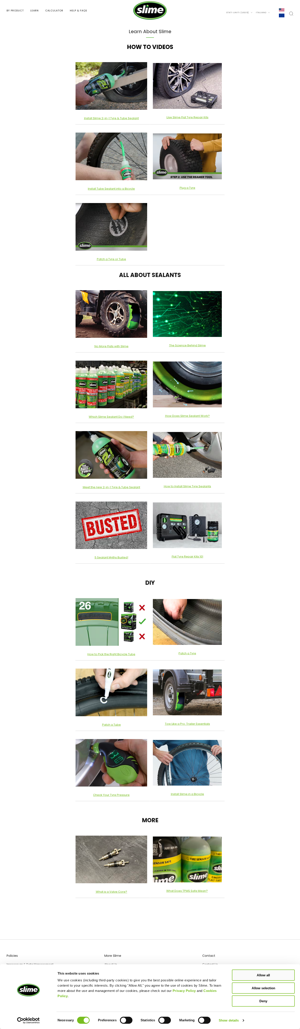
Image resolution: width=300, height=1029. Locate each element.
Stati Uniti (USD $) (238, 12)
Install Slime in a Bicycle (187, 794)
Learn (34, 10)
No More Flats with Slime (111, 346)
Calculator (54, 10)
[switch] (126, 1021)
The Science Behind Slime (187, 345)
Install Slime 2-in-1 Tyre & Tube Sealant (111, 118)
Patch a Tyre (187, 653)
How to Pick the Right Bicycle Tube (111, 654)
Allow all (263, 975)
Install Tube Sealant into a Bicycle (111, 189)
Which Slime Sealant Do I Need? (111, 417)
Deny (263, 1001)
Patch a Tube (111, 725)
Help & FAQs (78, 10)
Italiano (261, 12)
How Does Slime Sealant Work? (187, 416)
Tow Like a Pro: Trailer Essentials (187, 724)
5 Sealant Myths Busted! (111, 557)
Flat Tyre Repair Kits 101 (187, 556)
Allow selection (263, 988)
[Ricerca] (291, 13)
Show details (229, 1020)
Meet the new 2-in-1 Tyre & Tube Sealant (111, 487)
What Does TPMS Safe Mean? (187, 891)
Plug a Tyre (187, 188)
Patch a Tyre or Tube (111, 259)
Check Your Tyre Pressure (111, 795)
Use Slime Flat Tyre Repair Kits (187, 117)
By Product (15, 10)
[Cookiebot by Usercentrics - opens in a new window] (28, 1020)
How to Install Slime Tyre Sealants (187, 486)
